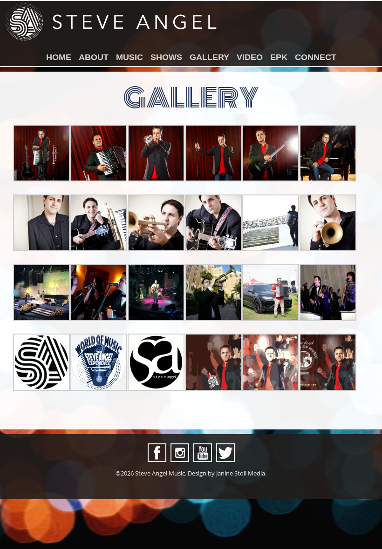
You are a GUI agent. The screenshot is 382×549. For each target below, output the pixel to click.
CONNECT (315, 57)
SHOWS (166, 57)
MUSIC (129, 57)
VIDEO (250, 57)
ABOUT (94, 57)
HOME (58, 57)
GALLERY (209, 57)
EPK (278, 57)
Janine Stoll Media (240, 473)
